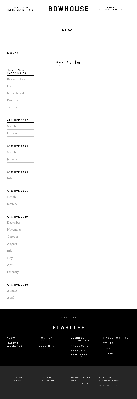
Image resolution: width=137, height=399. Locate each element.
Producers (80, 346)
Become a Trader (46, 347)
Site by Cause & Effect (108, 385)
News (68, 30)
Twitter (73, 380)
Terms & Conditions (107, 377)
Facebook (74, 377)
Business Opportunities (82, 339)
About (12, 338)
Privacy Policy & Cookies (109, 380)
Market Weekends (15, 344)
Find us (108, 353)
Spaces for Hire (115, 338)
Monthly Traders (45, 339)
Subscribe (68, 317)
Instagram (85, 377)
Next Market (21, 8)
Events (107, 343)
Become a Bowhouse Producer (79, 354)
